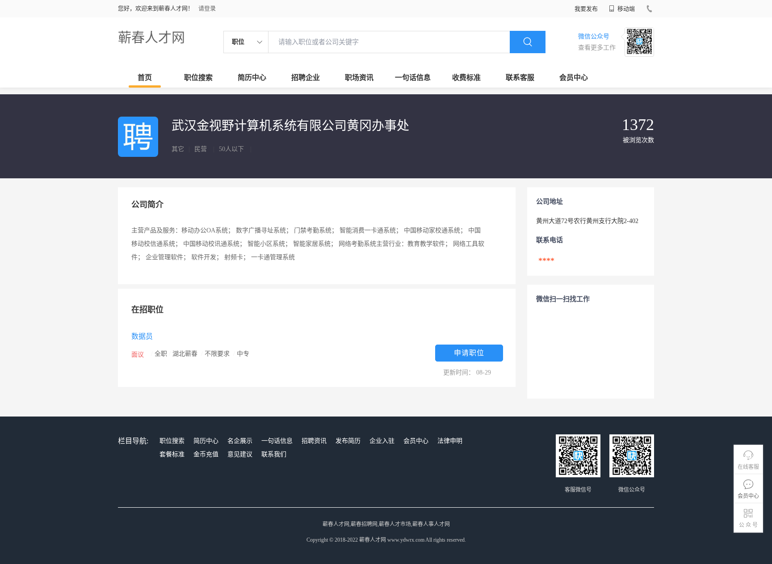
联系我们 (273, 454)
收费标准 (466, 77)
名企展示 (239, 441)
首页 (145, 77)
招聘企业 (305, 77)
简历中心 (252, 77)
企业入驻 (381, 441)
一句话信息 (413, 77)
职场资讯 (359, 77)
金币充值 (205, 454)
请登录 (207, 8)
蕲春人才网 (151, 37)
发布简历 (348, 441)
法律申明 (449, 441)
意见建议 (239, 454)
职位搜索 (198, 77)
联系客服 (520, 77)
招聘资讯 (314, 441)
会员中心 (573, 77)
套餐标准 (172, 454)
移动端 (625, 8)
